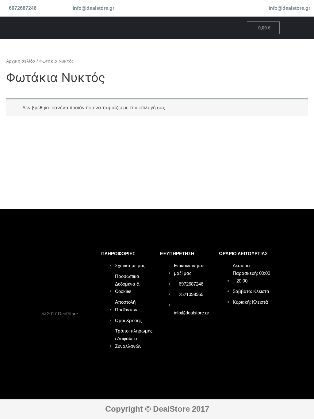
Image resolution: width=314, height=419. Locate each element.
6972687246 (22, 8)
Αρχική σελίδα (20, 61)
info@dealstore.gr (93, 8)
